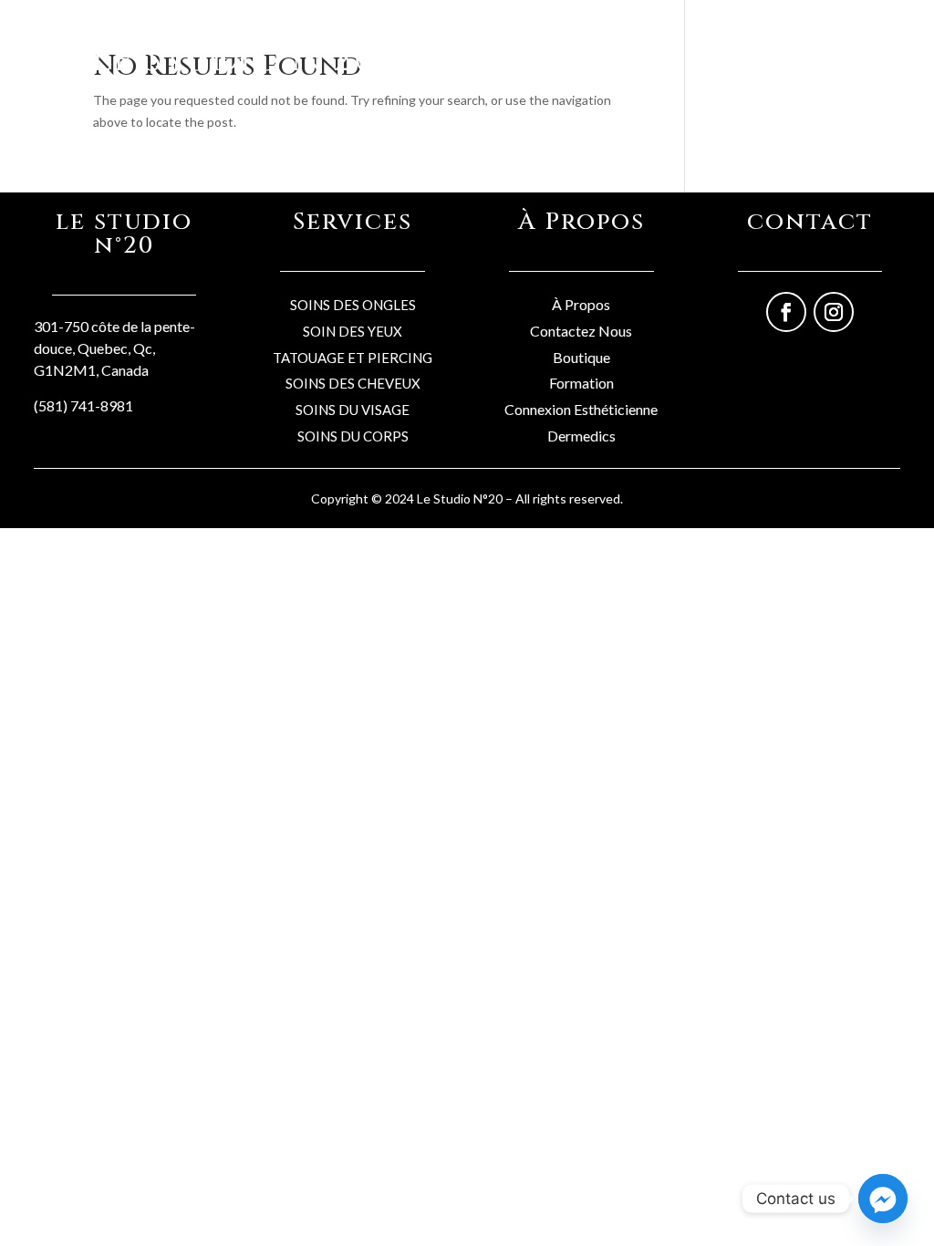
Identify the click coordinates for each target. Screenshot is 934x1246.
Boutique (475, 55)
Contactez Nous (581, 330)
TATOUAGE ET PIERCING (352, 357)
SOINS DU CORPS (353, 436)
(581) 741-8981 (83, 405)
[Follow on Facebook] (786, 312)
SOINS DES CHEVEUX (352, 383)
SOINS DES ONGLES (353, 304)
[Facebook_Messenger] (883, 1198)
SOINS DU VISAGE (353, 409)
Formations (734, 55)
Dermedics (581, 435)
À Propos (581, 304)
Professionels (637, 55)
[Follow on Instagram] (834, 312)
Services (549, 55)
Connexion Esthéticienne (581, 409)
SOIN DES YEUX (352, 331)
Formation (581, 382)
